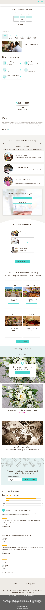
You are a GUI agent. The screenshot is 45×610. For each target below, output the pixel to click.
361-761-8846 (23, 103)
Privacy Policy (27, 590)
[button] (41, 2)
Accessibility (14, 592)
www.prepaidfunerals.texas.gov (22, 608)
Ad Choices (31, 592)
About (11, 5)
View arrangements (22, 415)
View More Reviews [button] (7, 572)
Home (2, 5)
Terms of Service (37, 590)
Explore (7, 5)
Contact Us (13, 590)
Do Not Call (22, 592)
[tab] (5, 36)
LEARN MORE (22, 354)
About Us (5, 590)
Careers (19, 590)
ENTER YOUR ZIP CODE (13, 476)
